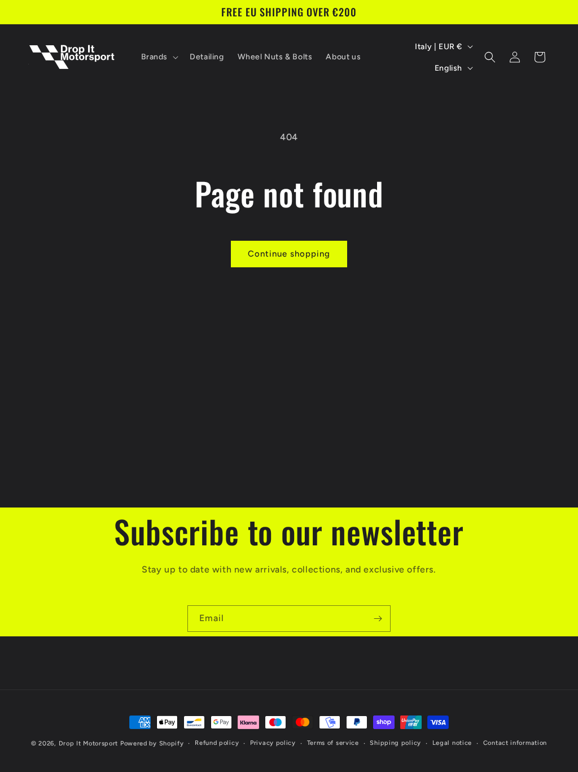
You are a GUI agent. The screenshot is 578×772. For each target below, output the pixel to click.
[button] (158, 57)
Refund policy (217, 743)
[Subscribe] (377, 618)
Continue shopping (289, 254)
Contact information (515, 743)
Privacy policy (273, 743)
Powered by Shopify (152, 743)
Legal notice (452, 743)
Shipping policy (395, 743)
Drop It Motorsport (89, 743)
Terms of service (333, 743)
